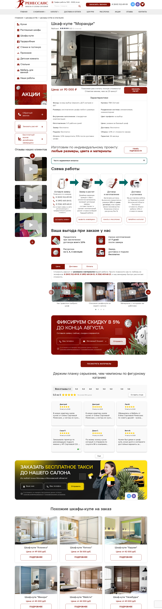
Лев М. (127, 404)
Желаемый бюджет (95, 341)
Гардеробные (27, 41)
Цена (58, 266)
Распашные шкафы (30, 30)
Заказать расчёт (136, 90)
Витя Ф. (128, 432)
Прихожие (26, 53)
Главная (23, 12)
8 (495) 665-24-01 (119, 2)
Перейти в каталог (136, 219)
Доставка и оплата (72, 12)
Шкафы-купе (31, 18)
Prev (32, 156)
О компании (38, 12)
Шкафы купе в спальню (52, 18)
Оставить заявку (62, 219)
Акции (117, 12)
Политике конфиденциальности (70, 349)
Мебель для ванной (26, 71)
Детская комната (29, 59)
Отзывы (129, 12)
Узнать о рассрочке (111, 219)
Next (32, 242)
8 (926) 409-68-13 (119, 7)
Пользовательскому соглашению (91, 349)
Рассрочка (104, 12)
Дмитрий (96, 404)
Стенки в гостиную (30, 47)
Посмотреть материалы (99, 364)
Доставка (73, 266)
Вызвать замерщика (87, 219)
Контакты (143, 12)
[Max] (137, 4)
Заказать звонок (98, 4)
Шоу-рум (90, 12)
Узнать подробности (136, 150)
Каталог (54, 12)
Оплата (89, 266)
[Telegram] (133, 4)
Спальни (25, 64)
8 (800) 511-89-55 (120, 4)
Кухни (23, 24)
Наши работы (27, 78)
